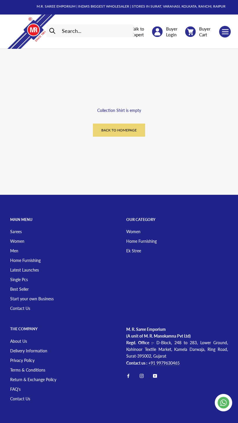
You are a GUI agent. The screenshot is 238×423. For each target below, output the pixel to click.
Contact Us (20, 308)
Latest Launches (24, 269)
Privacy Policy (22, 360)
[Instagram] (142, 375)
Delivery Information (28, 350)
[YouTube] (155, 375)
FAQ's (15, 389)
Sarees (16, 231)
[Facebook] (128, 375)
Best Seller (19, 289)
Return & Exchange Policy (33, 379)
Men (14, 250)
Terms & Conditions (27, 369)
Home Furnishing (25, 260)
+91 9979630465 (164, 362)
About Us (18, 341)
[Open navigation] (225, 32)
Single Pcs (19, 279)
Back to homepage (119, 130)
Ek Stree (133, 250)
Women (17, 241)
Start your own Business (32, 298)
